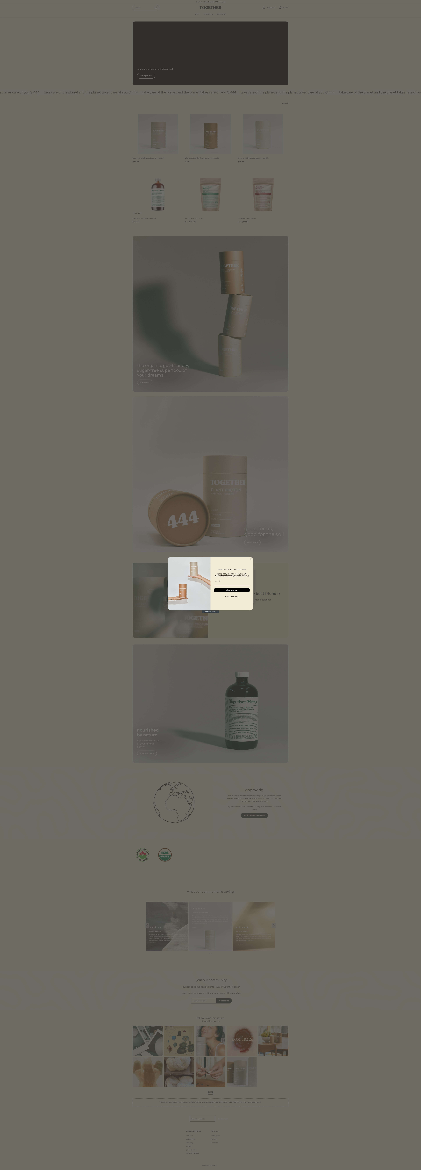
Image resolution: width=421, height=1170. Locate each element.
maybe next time (232, 597)
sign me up (232, 590)
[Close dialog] (251, 559)
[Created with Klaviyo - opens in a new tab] (210, 611)
